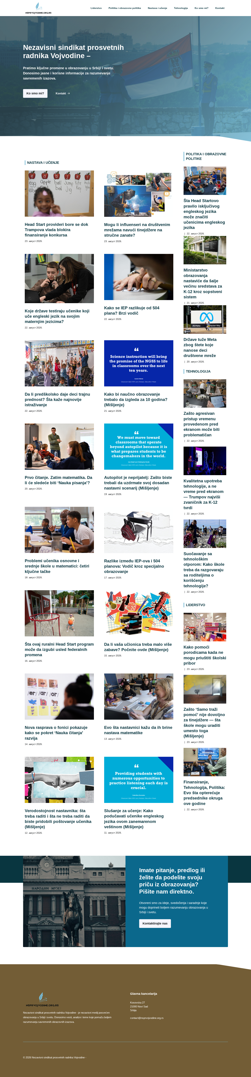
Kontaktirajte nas (155, 923)
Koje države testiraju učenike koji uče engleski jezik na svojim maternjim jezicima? (57, 316)
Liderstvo (96, 8)
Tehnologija (181, 8)
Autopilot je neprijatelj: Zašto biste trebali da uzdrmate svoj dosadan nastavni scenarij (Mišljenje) (138, 483)
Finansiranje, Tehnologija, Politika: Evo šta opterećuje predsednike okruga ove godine (204, 793)
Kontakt (220, 8)
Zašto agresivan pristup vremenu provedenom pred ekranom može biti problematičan (202, 424)
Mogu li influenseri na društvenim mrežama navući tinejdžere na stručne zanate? (137, 230)
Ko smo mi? (201, 8)
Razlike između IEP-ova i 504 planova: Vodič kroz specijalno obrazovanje (134, 566)
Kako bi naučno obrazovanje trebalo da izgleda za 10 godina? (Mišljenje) (136, 399)
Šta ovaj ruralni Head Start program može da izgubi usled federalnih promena (59, 649)
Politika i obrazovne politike (125, 8)
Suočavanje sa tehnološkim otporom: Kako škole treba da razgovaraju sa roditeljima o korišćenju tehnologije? (204, 569)
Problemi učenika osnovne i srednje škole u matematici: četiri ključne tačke (57, 566)
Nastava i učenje (157, 8)
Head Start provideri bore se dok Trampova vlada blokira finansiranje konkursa (56, 229)
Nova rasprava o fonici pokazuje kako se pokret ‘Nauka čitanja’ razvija (56, 733)
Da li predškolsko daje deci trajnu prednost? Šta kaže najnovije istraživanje (57, 399)
